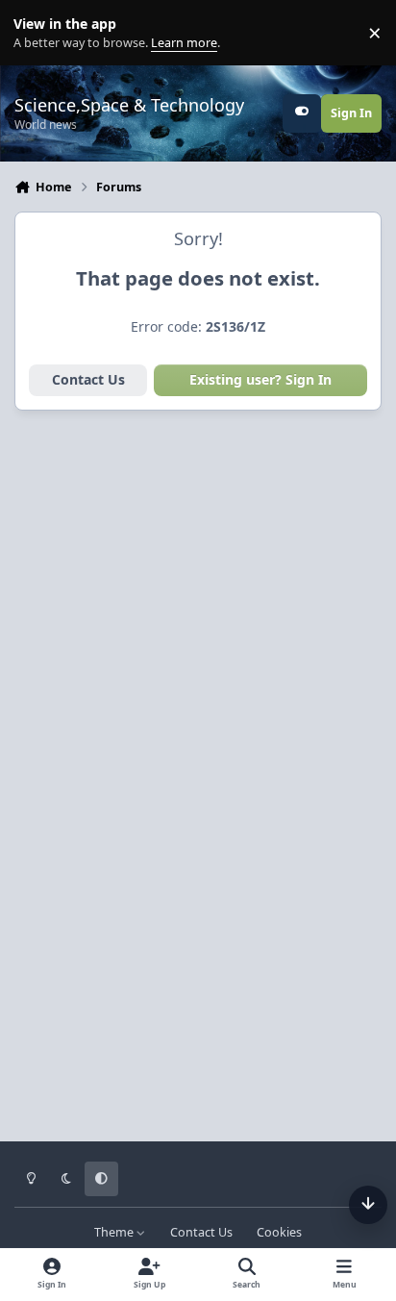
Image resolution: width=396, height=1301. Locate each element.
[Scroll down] (368, 1205)
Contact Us (88, 379)
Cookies (279, 1232)
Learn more (37, 33)
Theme (115, 1232)
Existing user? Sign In (260, 379)
